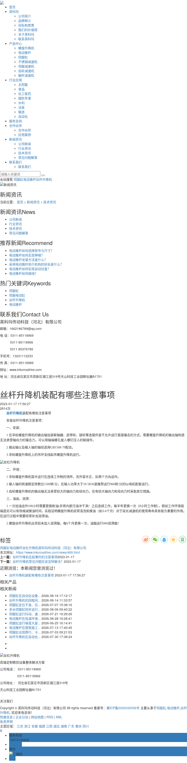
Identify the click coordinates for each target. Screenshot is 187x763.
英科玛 (14, 11)
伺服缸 (23, 57)
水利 (21, 102)
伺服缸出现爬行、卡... (25, 632)
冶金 (21, 107)
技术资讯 (24, 153)
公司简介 (24, 16)
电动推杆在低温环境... (25, 618)
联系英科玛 (26, 38)
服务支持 (15, 121)
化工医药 (24, 93)
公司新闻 (24, 143)
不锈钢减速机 (27, 61)
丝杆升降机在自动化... (25, 636)
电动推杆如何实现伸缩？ (26, 255)
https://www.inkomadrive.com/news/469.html (48, 552)
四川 (86, 726)
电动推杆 (24, 52)
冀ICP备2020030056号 (123, 708)
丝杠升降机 (30, 547)
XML (59, 717)
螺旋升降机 (26, 48)
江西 (49, 726)
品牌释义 (24, 20)
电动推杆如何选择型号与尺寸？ (31, 250)
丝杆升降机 (44, 179)
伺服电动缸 (17, 295)
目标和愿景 (26, 25)
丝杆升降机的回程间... (25, 600)
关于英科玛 (26, 34)
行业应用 (15, 80)
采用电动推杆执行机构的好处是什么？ (36, 264)
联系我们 (15, 162)
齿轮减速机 (26, 70)
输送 (21, 111)
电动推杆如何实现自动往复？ (30, 268)
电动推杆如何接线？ (23, 273)
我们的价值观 (27, 29)
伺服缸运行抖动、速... (25, 614)
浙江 (27, 726)
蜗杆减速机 (26, 75)
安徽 (34, 726)
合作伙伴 (15, 125)
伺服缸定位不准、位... (25, 604)
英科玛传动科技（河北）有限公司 (62, 547)
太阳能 (23, 84)
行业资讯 (24, 148)
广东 (71, 726)
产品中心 (15, 43)
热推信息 (6, 717)
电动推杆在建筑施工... (25, 627)
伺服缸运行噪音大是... (25, 623)
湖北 (56, 726)
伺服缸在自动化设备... (25, 595)
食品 (21, 89)
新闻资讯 (15, 139)
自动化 (23, 116)
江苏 (20, 726)
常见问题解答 (27, 157)
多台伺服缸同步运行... (25, 609)
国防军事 (24, 98)
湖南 (64, 726)
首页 (12, 7)
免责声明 (6, 721)
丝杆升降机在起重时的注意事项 (35, 557)
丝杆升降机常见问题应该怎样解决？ (38, 561)
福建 (42, 726)
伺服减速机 (26, 66)
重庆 (78, 726)
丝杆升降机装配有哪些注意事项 (31, 575)
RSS (50, 717)
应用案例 (24, 134)
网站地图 (37, 717)
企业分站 (22, 717)
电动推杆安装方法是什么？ (28, 259)
